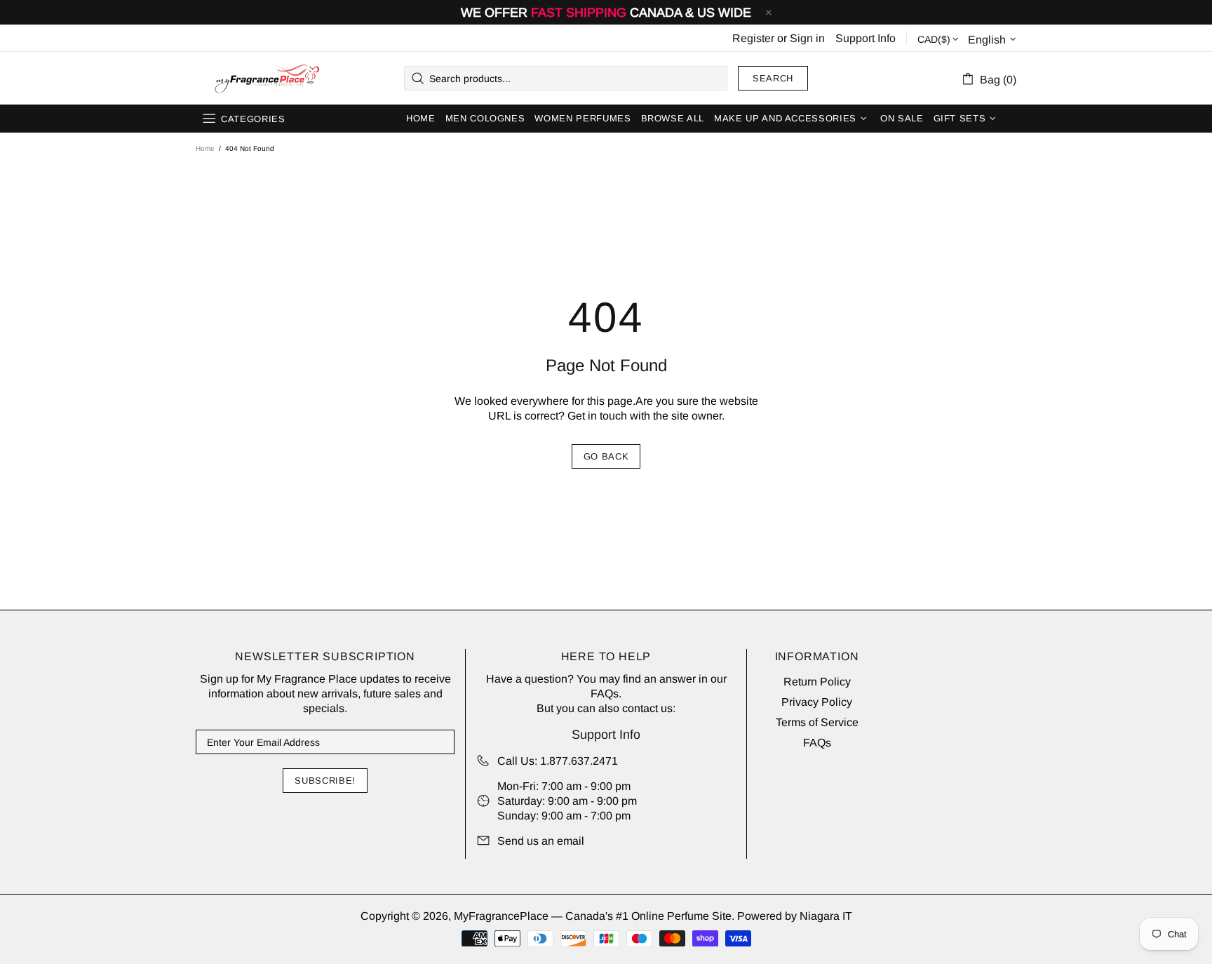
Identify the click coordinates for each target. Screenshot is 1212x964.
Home (205, 148)
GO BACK (606, 456)
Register (753, 38)
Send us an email (540, 841)
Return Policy (817, 682)
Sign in (807, 38)
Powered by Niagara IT (794, 916)
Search (773, 78)
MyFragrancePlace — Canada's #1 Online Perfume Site (266, 78)
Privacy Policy (816, 702)
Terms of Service (817, 722)
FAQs (605, 693)
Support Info (865, 38)
